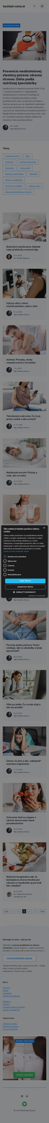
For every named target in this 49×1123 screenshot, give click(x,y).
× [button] (44, 528)
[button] (24, 592)
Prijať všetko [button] (25, 581)
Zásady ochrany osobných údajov (16, 551)
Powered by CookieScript (36, 596)
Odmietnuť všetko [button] (25, 587)
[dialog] (24, 561)
